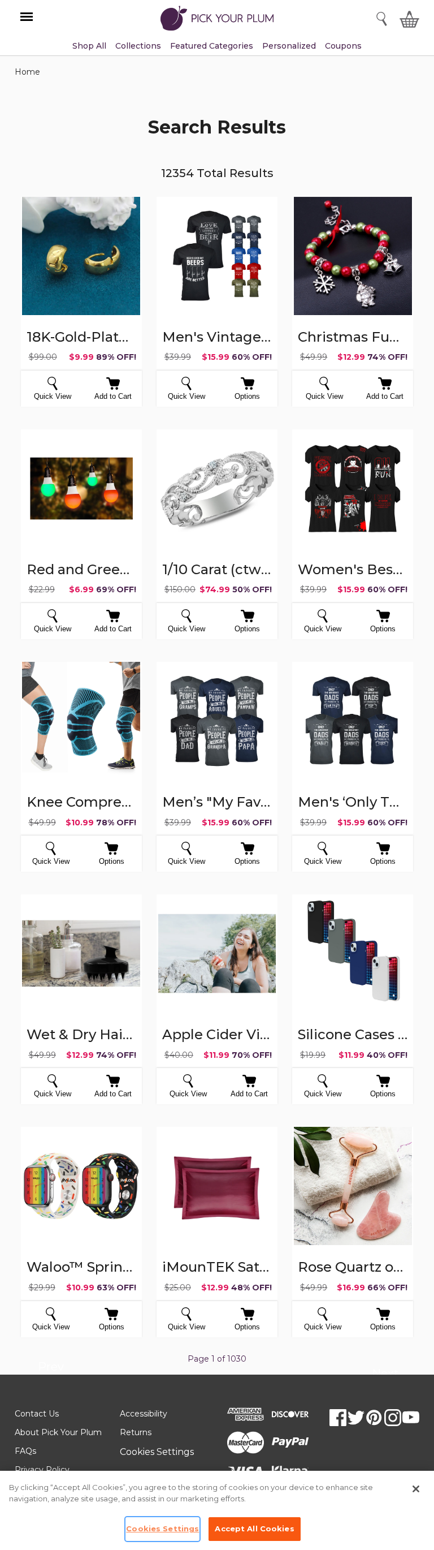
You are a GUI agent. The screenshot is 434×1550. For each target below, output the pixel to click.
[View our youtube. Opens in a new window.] (410, 1417)
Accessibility (143, 1414)
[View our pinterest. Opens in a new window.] (374, 1417)
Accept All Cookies (254, 1528)
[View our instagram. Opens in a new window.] (392, 1417)
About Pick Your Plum (58, 1432)
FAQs (25, 1451)
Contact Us (37, 1414)
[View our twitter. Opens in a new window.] (356, 1417)
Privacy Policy (42, 1470)
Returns (135, 1432)
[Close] (415, 1488)
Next (385, 1375)
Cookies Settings (157, 1451)
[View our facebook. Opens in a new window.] (337, 1417)
